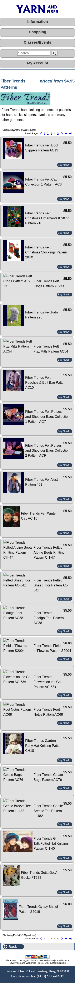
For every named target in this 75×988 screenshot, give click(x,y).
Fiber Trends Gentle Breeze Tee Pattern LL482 (48, 811)
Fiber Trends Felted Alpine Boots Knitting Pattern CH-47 (49, 552)
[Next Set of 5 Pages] (66, 133)
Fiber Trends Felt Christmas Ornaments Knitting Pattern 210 (47, 218)
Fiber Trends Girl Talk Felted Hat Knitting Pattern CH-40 (51, 843)
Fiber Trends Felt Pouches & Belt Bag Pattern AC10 (45, 382)
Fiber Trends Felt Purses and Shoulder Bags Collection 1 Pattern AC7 (47, 416)
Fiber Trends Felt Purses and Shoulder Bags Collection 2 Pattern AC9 (47, 450)
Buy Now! (63, 164)
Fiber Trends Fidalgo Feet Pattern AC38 (49, 618)
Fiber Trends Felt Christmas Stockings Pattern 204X (46, 252)
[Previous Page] (41, 133)
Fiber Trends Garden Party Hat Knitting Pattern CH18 (43, 745)
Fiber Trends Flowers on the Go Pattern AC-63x (47, 682)
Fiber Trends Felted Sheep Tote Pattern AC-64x (51, 585)
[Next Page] (62, 133)
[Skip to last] (70, 133)
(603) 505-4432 (50, 976)
